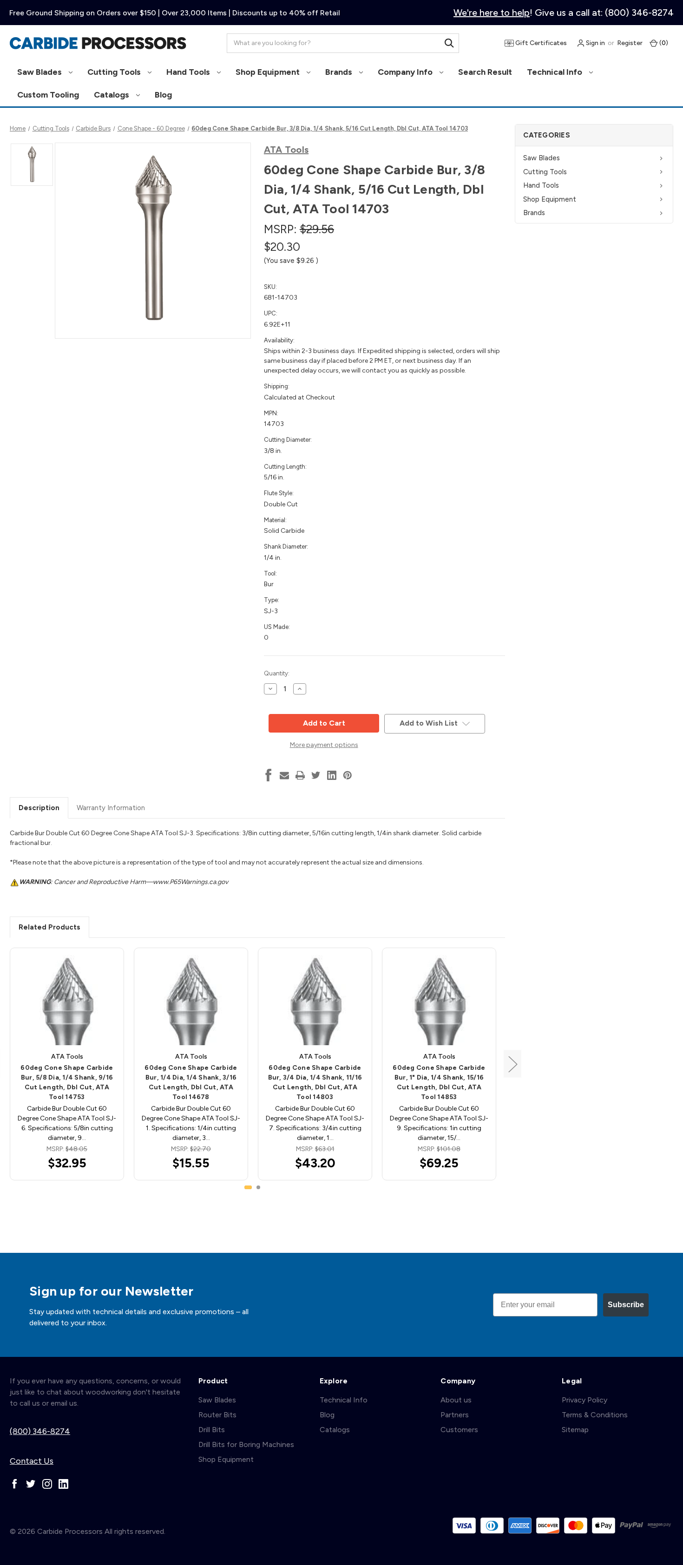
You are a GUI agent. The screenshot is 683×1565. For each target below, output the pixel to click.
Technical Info (555, 72)
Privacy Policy (584, 1399)
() (663, 43)
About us (456, 1399)
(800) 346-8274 (40, 1431)
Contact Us (31, 1461)
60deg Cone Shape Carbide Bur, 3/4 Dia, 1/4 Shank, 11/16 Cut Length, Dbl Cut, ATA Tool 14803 (315, 1082)
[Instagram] (47, 1484)
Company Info (406, 72)
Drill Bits (211, 1429)
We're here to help (491, 12)
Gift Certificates (540, 43)
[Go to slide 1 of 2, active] (248, 1187)
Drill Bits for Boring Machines (246, 1444)
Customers (459, 1429)
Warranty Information (111, 808)
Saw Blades (40, 72)
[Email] (284, 775)
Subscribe (626, 1305)
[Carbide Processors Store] (98, 43)
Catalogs (112, 95)
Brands (339, 72)
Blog (163, 95)
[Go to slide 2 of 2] (258, 1187)
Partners (454, 1414)
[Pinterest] (347, 775)
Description (39, 808)
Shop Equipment (269, 72)
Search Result (485, 72)
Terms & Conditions (595, 1414)
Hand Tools (189, 72)
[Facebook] (268, 775)
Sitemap (575, 1429)
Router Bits (217, 1414)
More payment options (324, 745)
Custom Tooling (48, 95)
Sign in (594, 43)
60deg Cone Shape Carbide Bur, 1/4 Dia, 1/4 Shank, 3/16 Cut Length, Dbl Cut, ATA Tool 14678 (190, 1082)
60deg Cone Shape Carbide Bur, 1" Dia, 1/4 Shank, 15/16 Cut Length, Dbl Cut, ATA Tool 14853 (439, 1082)
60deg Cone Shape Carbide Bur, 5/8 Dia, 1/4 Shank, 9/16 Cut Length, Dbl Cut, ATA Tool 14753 (66, 1082)
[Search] (449, 43)
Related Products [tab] (49, 927)
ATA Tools (286, 149)
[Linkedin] (331, 775)
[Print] (300, 775)
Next (512, 1064)
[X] (316, 775)
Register (630, 43)
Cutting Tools (115, 72)
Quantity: (276, 673)
